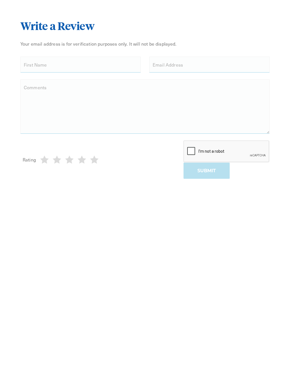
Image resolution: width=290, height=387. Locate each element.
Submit (206, 170)
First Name (35, 64)
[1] (44, 160)
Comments (35, 87)
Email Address (168, 64)
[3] (69, 160)
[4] (82, 160)
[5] (94, 160)
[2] (57, 160)
